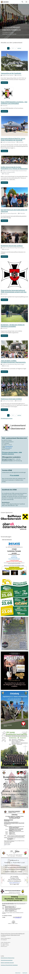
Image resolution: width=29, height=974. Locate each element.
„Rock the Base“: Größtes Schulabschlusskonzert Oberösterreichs (13, 361)
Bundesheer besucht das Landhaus (12, 246)
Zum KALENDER (15, 475)
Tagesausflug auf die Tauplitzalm (11, 73)
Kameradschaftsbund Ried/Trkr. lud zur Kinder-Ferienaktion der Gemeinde (13, 139)
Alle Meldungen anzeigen (6, 418)
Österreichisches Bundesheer (6, 960)
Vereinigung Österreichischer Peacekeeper (9, 965)
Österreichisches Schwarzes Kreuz (7, 957)
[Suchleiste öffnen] (22, 2)
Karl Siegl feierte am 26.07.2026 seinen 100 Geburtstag (14, 210)
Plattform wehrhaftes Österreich (7, 962)
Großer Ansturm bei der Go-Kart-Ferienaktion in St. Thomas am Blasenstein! (14, 167)
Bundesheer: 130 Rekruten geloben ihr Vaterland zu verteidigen (13, 325)
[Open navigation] (26, 2)
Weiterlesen (4, 82)
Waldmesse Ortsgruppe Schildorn (11, 399)
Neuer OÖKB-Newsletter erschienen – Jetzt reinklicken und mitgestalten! (14, 102)
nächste (19, 48)
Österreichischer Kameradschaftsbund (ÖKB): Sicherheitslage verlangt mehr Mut (13, 291)
